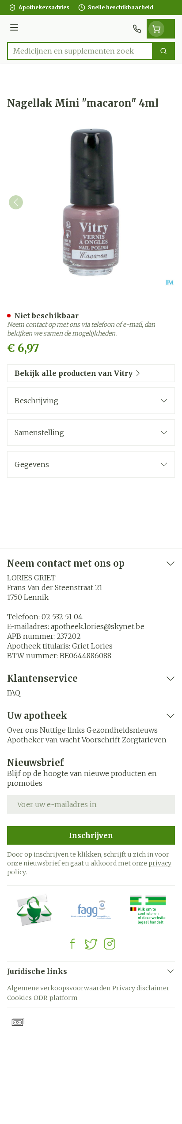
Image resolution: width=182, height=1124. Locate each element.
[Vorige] (16, 202)
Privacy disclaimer (141, 988)
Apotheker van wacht (43, 739)
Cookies (19, 998)
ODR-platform (56, 998)
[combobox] (80, 51)
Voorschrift (101, 739)
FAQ (13, 692)
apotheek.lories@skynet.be (97, 626)
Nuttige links (62, 730)
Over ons (22, 730)
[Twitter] (91, 943)
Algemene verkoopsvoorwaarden (58, 988)
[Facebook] (72, 943)
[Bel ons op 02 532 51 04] (137, 28)
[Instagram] (109, 943)
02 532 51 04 (62, 616)
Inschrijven (91, 835)
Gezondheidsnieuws (122, 730)
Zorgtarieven (144, 739)
